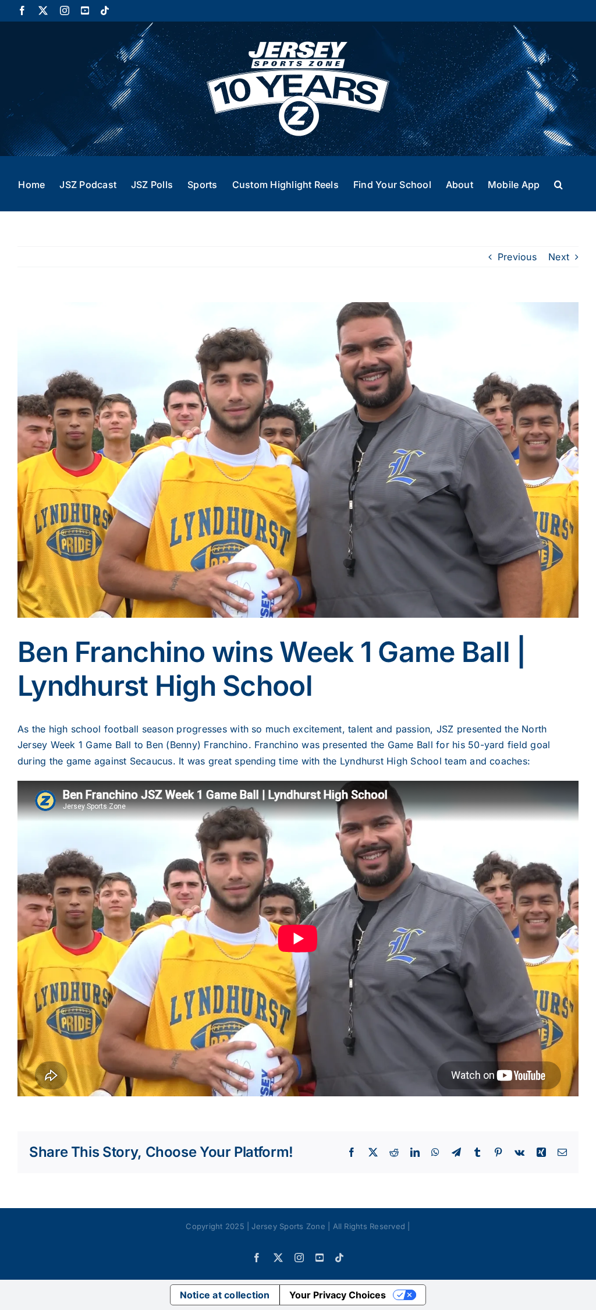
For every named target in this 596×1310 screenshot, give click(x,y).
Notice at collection (225, 1295)
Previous (517, 257)
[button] (558, 183)
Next (558, 257)
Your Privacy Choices (337, 1295)
